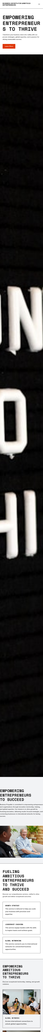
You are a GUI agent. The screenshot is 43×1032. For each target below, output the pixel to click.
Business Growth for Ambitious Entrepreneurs (16, 4)
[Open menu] (39, 4)
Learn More (9, 46)
